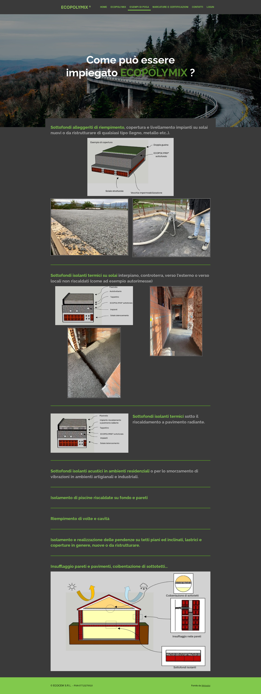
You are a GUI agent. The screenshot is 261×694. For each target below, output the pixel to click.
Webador (206, 685)
